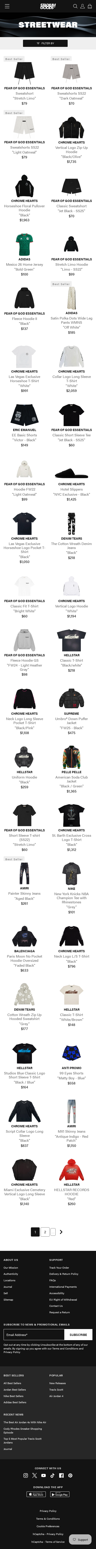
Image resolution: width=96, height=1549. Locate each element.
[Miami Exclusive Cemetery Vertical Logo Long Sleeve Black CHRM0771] (24, 1169)
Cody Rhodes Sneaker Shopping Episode (23, 1430)
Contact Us (56, 1306)
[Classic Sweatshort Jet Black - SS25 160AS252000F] (71, 186)
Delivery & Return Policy (63, 1274)
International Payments (63, 1287)
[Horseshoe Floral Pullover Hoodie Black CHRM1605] (24, 186)
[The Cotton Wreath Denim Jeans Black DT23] (71, 523)
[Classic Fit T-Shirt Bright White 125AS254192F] (24, 586)
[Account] (82, 6)
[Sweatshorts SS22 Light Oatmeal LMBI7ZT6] (24, 127)
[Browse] (7, 6)
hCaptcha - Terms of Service (48, 1542)
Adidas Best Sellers (15, 1402)
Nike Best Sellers (13, 1396)
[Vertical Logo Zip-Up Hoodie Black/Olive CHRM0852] (71, 127)
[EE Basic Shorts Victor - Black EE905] (24, 415)
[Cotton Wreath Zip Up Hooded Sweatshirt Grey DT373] (24, 994)
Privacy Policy (48, 1511)
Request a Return (59, 1312)
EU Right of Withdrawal (63, 1299)
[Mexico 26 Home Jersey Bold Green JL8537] (24, 244)
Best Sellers (14, 1375)
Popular (56, 1375)
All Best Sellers (12, 1383)
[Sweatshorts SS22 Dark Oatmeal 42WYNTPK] (71, 73)
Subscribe (78, 1334)
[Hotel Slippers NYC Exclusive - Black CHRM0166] (71, 469)
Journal (8, 1287)
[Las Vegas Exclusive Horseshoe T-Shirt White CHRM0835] (24, 356)
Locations (9, 1280)
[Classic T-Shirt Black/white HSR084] (71, 640)
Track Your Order (59, 1268)
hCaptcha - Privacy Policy (48, 1534)
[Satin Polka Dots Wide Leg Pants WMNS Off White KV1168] (71, 298)
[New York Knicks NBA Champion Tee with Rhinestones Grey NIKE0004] (71, 873)
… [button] (53, 1231)
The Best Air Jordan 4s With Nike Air (25, 1422)
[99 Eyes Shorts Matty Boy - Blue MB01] (71, 1053)
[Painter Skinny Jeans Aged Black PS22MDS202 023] (24, 873)
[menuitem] (35, 1232)
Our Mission (11, 1268)
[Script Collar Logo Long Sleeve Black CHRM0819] (24, 1111)
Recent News (14, 1414)
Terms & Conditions (48, 1519)
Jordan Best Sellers (15, 1389)
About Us (11, 1260)
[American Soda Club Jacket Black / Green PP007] (71, 757)
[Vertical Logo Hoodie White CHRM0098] (71, 586)
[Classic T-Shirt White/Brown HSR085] (71, 994)
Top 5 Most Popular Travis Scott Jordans (23, 1440)
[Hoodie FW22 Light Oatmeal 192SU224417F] (24, 469)
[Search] (75, 6)
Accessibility (56, 1293)
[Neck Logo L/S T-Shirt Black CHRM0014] (71, 936)
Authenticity (11, 1274)
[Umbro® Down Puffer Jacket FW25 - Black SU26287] (71, 698)
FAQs (52, 1280)
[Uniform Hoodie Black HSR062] (24, 757)
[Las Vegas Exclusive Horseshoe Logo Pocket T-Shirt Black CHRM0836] (24, 523)
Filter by (47, 43)
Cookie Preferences (48, 1526)
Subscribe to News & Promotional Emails (37, 1324)
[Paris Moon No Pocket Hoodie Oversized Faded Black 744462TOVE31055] (24, 936)
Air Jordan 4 (56, 1396)
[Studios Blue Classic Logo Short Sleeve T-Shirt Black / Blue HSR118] (24, 1053)
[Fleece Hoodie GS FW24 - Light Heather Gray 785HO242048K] (24, 640)
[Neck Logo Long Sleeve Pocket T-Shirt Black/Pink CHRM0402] (24, 698)
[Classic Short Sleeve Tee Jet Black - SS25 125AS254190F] (71, 415)
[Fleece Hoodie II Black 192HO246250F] (24, 298)
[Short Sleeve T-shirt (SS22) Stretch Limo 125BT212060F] (24, 815)
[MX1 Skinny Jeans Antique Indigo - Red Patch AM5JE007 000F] (71, 1111)
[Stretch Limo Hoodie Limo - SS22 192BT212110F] (71, 244)
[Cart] (89, 6)
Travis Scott (56, 1389)
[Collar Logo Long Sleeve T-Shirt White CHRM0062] (71, 356)
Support (56, 1260)
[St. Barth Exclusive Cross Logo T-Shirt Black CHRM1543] (71, 815)
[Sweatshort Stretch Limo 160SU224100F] (24, 73)
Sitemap (8, 1299)
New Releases (57, 1383)
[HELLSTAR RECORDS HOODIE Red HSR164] (71, 1169)
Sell (6, 1293)
